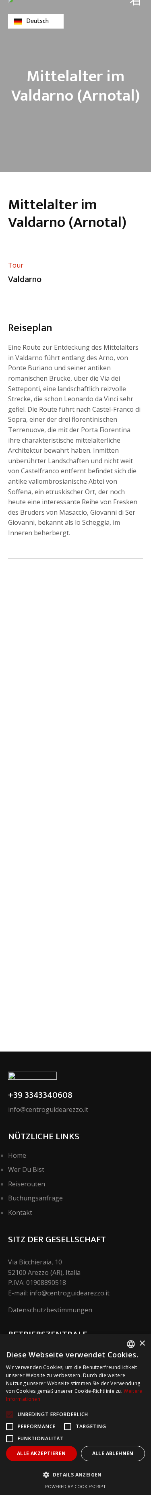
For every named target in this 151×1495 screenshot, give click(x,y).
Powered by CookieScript (75, 1486)
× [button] (142, 1343)
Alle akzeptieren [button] (41, 1453)
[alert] (75, 1414)
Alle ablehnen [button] (113, 1453)
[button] (75, 1475)
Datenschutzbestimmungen (50, 1309)
